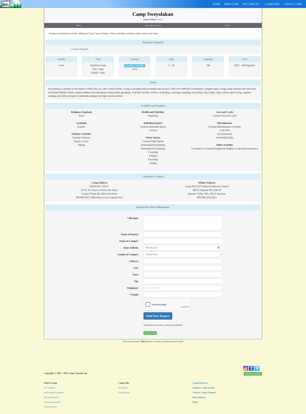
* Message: (133, 218)
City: (136, 267)
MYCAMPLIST (251, 4)
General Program (79, 49)
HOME (216, 4)
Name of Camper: (129, 241)
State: (135, 274)
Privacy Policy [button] (150, 333)
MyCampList (199, 397)
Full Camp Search (52, 402)
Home (195, 402)
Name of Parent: (130, 234)
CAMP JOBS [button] (272, 4)
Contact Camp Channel (204, 392)
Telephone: (133, 288)
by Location (49, 388)
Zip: (136, 281)
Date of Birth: (131, 247)
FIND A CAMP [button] (293, 4)
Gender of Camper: (128, 254)
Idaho (160, 19)
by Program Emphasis (54, 392)
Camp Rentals (50, 407)
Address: (134, 261)
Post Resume (124, 392)
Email (227, 25)
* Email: (134, 294)
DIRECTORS (231, 4)
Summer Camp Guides (204, 388)
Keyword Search (51, 397)
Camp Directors (200, 383)
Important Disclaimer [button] (253, 374)
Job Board (122, 388)
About (78, 25)
